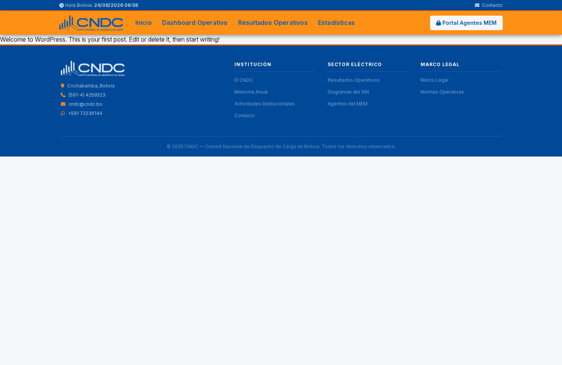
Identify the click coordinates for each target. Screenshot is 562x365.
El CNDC (243, 80)
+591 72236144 (85, 113)
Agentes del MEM (347, 104)
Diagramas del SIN (348, 92)
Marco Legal (434, 80)
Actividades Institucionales (264, 104)
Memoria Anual (251, 92)
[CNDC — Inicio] (91, 23)
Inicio (143, 22)
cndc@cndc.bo (85, 104)
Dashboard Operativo (195, 22)
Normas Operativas (442, 92)
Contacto (492, 5)
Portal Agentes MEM (469, 22)
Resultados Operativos (273, 22)
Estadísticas (336, 22)
